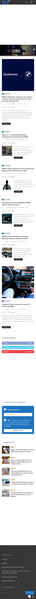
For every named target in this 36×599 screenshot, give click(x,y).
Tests (13, 447)
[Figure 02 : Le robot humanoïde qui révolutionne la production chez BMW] (7, 151)
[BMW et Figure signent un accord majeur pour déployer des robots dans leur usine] (7, 185)
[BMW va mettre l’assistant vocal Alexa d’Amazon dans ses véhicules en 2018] (7, 252)
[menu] (31, 2)
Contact (4, 563)
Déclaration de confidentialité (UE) (13, 567)
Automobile (6, 93)
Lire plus (6, 123)
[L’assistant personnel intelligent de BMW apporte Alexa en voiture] (7, 219)
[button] (31, 596)
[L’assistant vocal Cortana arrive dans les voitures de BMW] (18, 282)
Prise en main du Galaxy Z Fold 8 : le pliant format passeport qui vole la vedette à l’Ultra (21, 461)
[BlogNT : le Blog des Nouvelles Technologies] (6, 2)
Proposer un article (8, 581)
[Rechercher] (27, 2)
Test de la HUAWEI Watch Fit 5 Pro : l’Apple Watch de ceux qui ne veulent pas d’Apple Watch (22, 473)
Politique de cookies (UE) (9, 577)
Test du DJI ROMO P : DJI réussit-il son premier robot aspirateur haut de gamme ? (22, 494)
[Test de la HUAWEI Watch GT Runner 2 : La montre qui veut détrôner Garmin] (6, 482)
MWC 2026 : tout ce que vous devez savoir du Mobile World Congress (16, 572)
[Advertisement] (18, 24)
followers (29, 343)
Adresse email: (13, 410)
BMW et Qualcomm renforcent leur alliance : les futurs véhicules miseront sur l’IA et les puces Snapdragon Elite (17, 99)
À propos (4, 559)
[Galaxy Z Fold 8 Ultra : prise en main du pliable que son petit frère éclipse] (6, 450)
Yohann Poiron (10, 103)
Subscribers (29, 351)
